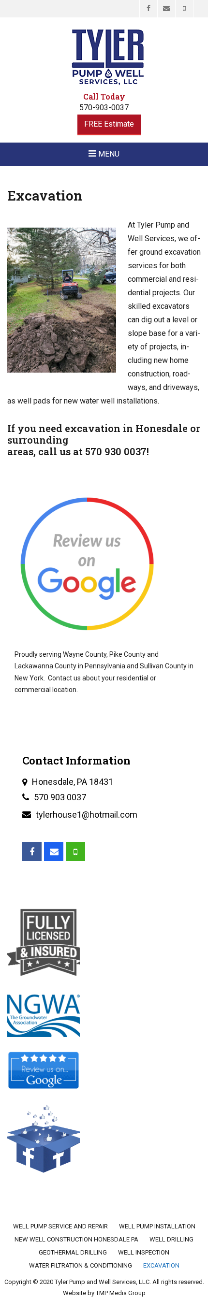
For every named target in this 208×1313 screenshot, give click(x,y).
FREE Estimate (109, 124)
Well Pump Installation (157, 1226)
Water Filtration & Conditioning (80, 1265)
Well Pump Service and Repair (60, 1226)
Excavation (161, 1265)
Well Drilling (171, 1239)
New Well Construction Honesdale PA (76, 1239)
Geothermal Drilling (73, 1252)
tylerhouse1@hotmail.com (86, 814)
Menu (108, 154)
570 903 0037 (60, 797)
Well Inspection (143, 1252)
